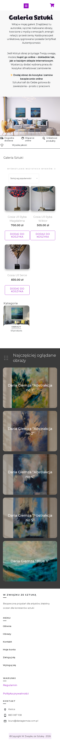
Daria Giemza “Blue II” (30, 561)
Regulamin (10, 685)
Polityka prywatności (16, 693)
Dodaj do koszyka (17, 235)
